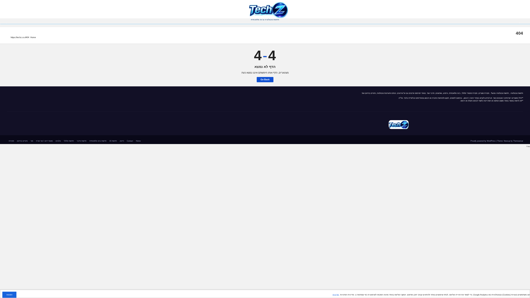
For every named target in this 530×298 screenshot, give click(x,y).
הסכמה (9, 295)
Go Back (265, 79)
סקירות (11, 141)
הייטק (122, 141)
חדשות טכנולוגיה (517, 93)
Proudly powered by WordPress (483, 141)
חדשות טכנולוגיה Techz (500, 93)
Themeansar (518, 141)
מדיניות (336, 295)
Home (33, 37)
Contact (130, 141)
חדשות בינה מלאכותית (98, 141)
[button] (6, 23)
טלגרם (58, 141)
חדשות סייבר (82, 141)
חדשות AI (113, 141)
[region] (265, 294)
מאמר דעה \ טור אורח (44, 141)
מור (32, 141)
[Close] (527, 292)
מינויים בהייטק (22, 141)
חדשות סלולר (69, 141)
